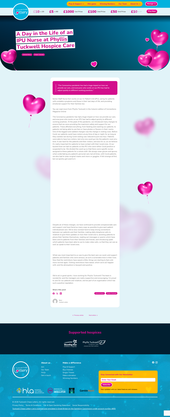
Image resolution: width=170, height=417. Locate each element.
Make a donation (69, 375)
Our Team (123, 4)
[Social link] (153, 362)
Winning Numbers (107, 4)
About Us (134, 4)
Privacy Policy (17, 405)
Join (42, 367)
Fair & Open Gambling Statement (56, 405)
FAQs (43, 372)
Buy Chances (68, 370)
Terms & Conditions (33, 405)
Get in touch (46, 375)
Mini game (92, 4)
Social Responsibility (80, 405)
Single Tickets (68, 372)
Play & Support (75, 4)
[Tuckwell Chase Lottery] (21, 12)
